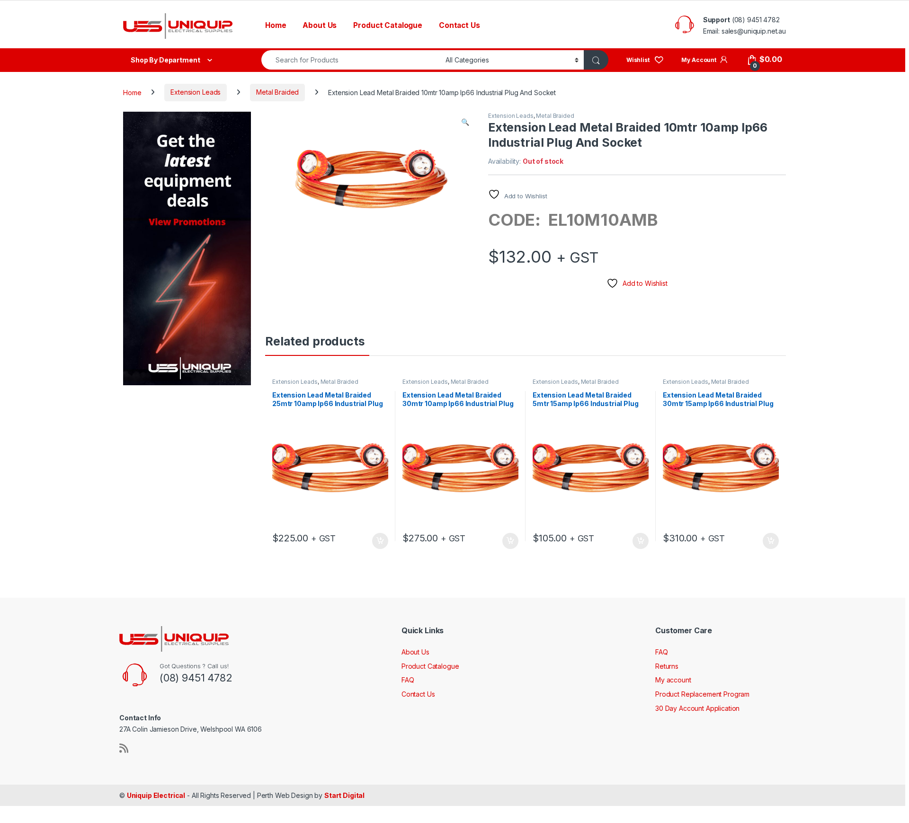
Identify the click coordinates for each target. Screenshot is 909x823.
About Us (320, 25)
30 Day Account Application (697, 708)
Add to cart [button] (380, 541)
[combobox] (350, 60)
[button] (465, 122)
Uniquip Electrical (156, 795)
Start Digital (344, 795)
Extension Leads (195, 92)
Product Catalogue (387, 25)
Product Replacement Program (702, 694)
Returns (666, 666)
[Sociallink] (123, 748)
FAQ (407, 680)
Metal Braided (277, 92)
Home (275, 25)
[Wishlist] (645, 59)
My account (673, 680)
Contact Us (459, 25)
